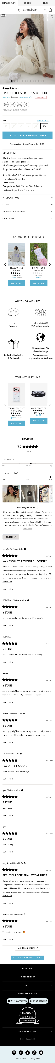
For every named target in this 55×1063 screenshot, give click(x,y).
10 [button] (36, 81)
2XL (44, 126)
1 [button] (12, 81)
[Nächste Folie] (51, 493)
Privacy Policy (35, 1058)
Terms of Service (20, 1058)
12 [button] (41, 81)
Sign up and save (27, 1031)
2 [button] (15, 81)
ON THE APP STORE (18, 1001)
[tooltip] (37, 508)
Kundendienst (27, 977)
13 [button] (44, 81)
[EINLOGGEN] (45, 10)
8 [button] (30, 81)
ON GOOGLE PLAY (40, 1001)
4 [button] (20, 81)
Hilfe (27, 986)
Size (4, 120)
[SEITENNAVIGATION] (4, 10)
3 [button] (17, 81)
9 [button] (33, 81)
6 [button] (25, 81)
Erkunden (27, 968)
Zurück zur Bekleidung (29, 958)
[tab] (27, 152)
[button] (14, 88)
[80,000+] (28, 1023)
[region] (27, 493)
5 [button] (22, 81)
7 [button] (28, 81)
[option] (27, 49)
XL (36, 126)
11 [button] (38, 81)
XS (6, 126)
